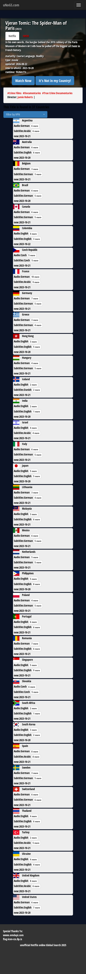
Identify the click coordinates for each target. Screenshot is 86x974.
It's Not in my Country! (55, 80)
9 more (36, 282)
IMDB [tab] (26, 36)
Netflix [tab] (12, 36)
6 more (34, 126)
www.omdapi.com (13, 935)
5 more (38, 195)
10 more (35, 276)
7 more (34, 298)
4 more (33, 233)
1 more (36, 411)
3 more (34, 169)
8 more (36, 584)
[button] (25, 114)
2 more (33, 384)
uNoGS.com (11, 5)
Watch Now (23, 80)
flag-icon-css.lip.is (12, 939)
